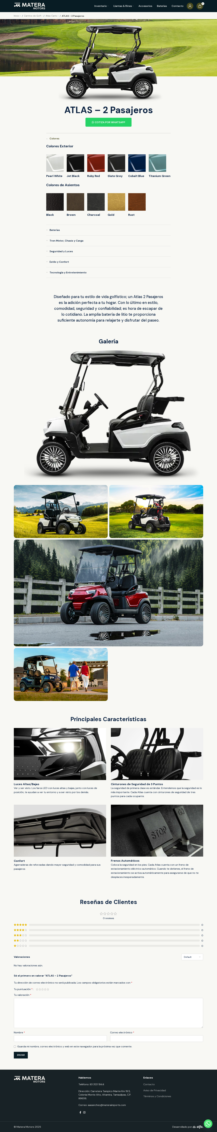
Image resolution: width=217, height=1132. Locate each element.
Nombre (19, 1032)
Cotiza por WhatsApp (110, 122)
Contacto (149, 1084)
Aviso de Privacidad (154, 1090)
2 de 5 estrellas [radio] (39, 989)
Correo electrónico (122, 1032)
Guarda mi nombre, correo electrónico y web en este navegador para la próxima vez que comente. (74, 1046)
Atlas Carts (52, 15)
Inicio (17, 15)
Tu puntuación (23, 989)
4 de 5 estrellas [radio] (45, 989)
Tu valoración (22, 995)
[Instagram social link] (84, 1112)
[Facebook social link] (80, 1112)
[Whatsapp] (208, 1123)
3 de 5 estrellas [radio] (42, 989)
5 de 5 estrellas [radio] (48, 989)
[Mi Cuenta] (190, 6)
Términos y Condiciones (157, 1096)
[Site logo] (29, 5)
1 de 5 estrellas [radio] (37, 989)
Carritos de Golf (32, 15)
